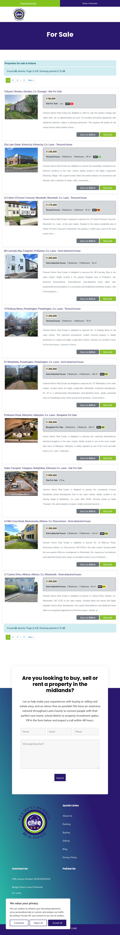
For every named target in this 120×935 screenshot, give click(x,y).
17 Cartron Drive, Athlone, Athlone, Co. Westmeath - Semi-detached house (42, 574)
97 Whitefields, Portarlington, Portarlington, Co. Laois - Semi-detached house (44, 362)
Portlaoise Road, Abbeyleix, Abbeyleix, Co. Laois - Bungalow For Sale (40, 415)
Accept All (57, 923)
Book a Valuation (90, 3)
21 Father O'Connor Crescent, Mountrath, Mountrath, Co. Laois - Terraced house (45, 198)
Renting (67, 824)
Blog (65, 849)
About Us (67, 815)
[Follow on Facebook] (63, 878)
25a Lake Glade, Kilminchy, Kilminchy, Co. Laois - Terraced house (38, 144)
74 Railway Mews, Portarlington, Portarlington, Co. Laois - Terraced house (42, 309)
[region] (38, 914)
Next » (31, 80)
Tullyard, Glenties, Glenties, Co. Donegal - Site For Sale (33, 91)
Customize (19, 923)
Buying (66, 832)
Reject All (38, 923)
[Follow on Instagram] (69, 878)
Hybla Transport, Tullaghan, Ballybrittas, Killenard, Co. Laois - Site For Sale (43, 468)
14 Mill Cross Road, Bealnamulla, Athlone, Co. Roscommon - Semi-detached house (47, 521)
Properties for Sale (28, 3)
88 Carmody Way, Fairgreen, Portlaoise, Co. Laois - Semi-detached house (42, 251)
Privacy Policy (70, 857)
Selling (66, 840)
